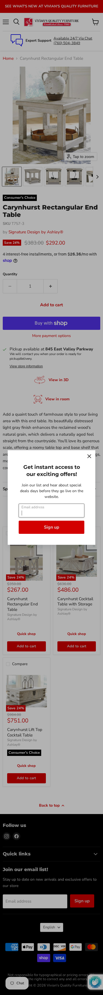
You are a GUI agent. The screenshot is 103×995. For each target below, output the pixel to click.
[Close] (89, 456)
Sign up (51, 527)
